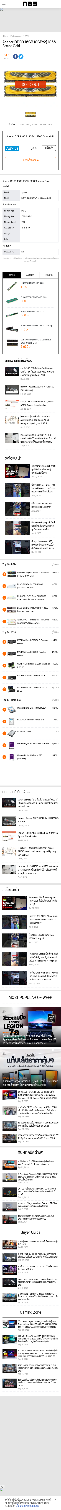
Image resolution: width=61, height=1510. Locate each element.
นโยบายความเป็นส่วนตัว (27, 1506)
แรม (28, 124)
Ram (22, 124)
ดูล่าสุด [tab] (12, 275)
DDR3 (43, 124)
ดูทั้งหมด (55, 565)
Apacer (34, 124)
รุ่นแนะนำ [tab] (49, 275)
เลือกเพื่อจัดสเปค (31, 160)
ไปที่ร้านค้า (49, 148)
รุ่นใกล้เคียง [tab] (30, 275)
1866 (50, 124)
